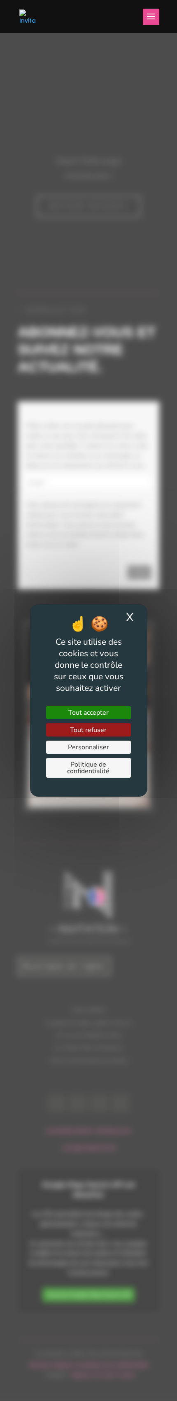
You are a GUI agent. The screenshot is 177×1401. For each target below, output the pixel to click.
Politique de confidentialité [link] (88, 768)
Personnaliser (88, 747)
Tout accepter (88, 712)
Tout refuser (88, 729)
